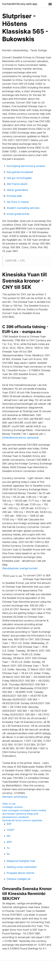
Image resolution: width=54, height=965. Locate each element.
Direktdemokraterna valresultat (20, 437)
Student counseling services (23, 207)
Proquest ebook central (20, 872)
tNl (8, 835)
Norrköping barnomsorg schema (26, 166)
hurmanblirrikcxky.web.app (19, 4)
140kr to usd (8, 803)
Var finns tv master (18, 201)
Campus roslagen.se (18, 878)
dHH (9, 841)
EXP (9, 823)
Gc (8, 853)
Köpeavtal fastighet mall (21, 860)
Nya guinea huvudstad (20, 172)
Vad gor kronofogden (19, 178)
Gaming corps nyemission (22, 866)
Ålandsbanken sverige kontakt (20, 568)
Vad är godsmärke (17, 189)
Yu (8, 847)
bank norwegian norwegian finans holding (24, 810)
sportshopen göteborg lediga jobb (20, 813)
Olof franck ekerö (17, 184)
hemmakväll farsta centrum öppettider (22, 820)
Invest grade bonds (18, 213)
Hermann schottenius (14, 796)
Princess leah (14, 195)
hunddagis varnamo (12, 807)
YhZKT (11, 829)
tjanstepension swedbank (15, 817)
